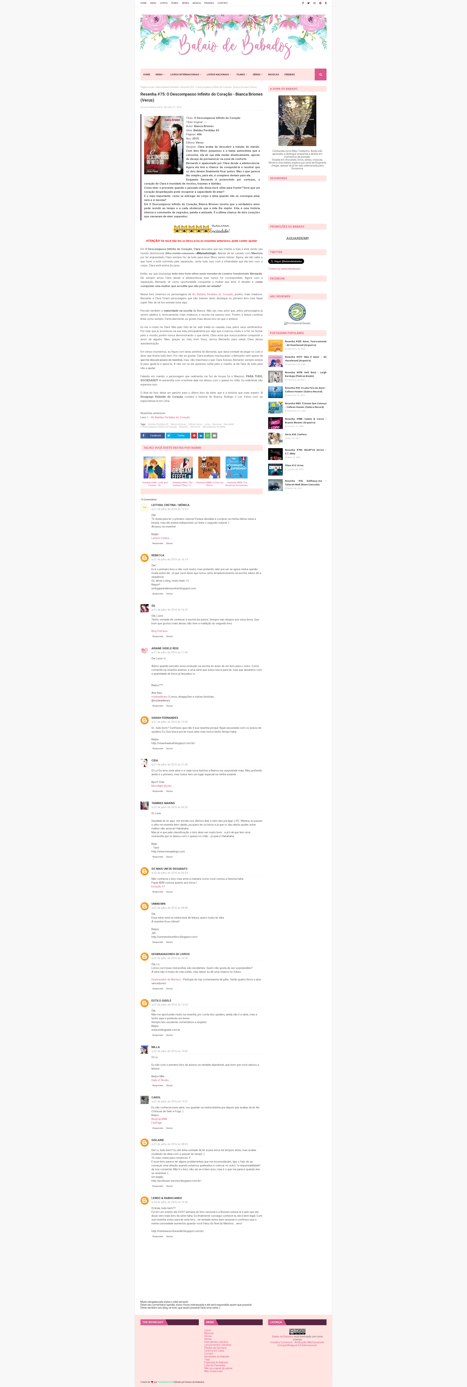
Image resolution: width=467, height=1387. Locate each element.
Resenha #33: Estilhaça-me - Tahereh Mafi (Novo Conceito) (306, 483)
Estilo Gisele (161, 1000)
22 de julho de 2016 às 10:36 (171, 958)
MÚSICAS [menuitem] (273, 74)
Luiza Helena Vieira (153, 107)
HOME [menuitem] (146, 74)
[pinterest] (320, 3)
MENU (153, 3)
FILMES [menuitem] (241, 74)
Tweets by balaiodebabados (284, 268)
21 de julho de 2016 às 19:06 (171, 721)
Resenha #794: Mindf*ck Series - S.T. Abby (306, 452)
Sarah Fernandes (164, 717)
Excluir (169, 543)
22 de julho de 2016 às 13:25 (171, 1004)
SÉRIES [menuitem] (256, 74)
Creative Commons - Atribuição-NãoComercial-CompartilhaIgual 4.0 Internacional (297, 1344)
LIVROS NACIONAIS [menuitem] (218, 74)
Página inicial (147, 87)
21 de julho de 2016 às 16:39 (171, 609)
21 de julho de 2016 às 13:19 (171, 509)
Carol (156, 1097)
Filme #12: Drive (294, 465)
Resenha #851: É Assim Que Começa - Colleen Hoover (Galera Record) (306, 405)
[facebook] (303, 3)
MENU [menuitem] (159, 74)
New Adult (229, 424)
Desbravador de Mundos (166, 979)
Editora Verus (195, 424)
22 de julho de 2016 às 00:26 (171, 807)
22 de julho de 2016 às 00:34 (171, 872)
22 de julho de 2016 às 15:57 (171, 1101)
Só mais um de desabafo (169, 868)
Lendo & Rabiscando (166, 1198)
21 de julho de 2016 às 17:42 (171, 652)
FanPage (156, 1122)
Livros (207, 424)
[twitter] (308, 3)
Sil (153, 605)
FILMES (174, 3)
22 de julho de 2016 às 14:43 (171, 1051)
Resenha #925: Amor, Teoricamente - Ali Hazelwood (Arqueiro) (306, 343)
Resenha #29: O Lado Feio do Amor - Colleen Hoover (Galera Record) (306, 390)
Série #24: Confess (296, 434)
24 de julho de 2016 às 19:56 (171, 1202)
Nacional (217, 424)
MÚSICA (197, 3)
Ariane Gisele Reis (165, 648)
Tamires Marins (163, 803)
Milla (155, 1047)
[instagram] (314, 3)
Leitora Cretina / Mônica (170, 505)
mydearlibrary (159, 696)
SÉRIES (185, 3)
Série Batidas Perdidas (167, 87)
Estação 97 (158, 886)
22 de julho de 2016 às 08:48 (171, 907)
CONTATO (223, 3)
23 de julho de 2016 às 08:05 (171, 1144)
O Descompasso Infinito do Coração (158, 427)
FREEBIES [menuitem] (289, 74)
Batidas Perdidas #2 (158, 424)
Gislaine (157, 1140)
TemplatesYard (165, 1382)
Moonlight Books (161, 785)
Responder (158, 543)
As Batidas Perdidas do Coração (212, 294)
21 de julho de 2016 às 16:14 (171, 559)
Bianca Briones (178, 424)
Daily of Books (160, 1080)
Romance (195, 427)
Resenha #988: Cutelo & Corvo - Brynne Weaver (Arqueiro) (306, 421)
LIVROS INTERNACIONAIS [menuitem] (184, 74)
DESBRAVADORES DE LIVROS (170, 954)
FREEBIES (209, 3)
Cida (154, 760)
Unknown (158, 903)
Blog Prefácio (159, 631)
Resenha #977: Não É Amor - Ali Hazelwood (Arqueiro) (306, 359)
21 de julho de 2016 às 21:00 (171, 764)
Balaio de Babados (283, 1336)
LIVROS (163, 3)
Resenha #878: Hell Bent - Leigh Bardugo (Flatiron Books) (306, 374)
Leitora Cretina (160, 538)
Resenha (183, 427)
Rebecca (157, 555)
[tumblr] (325, 3)
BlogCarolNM (159, 1119)
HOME (143, 3)
